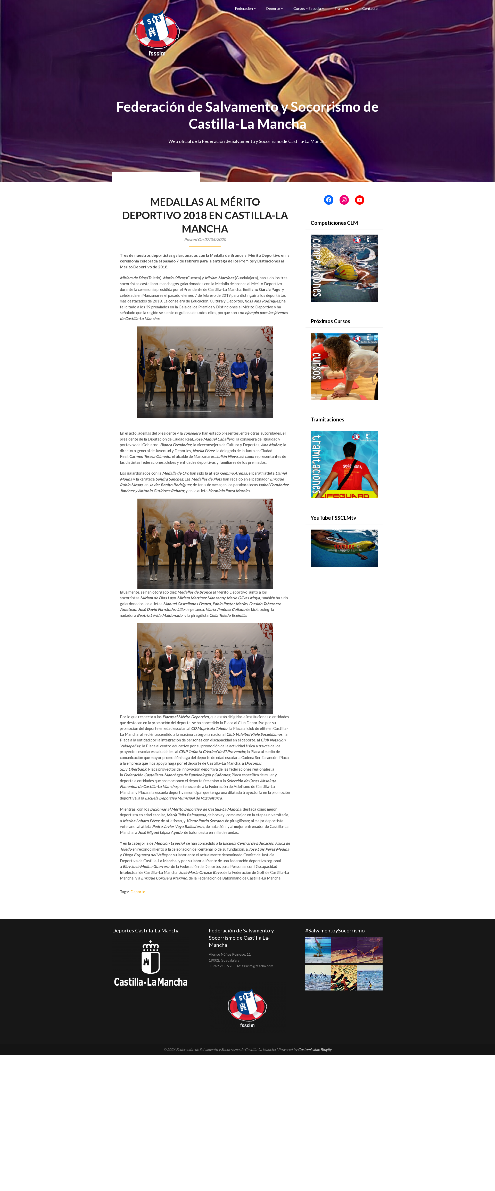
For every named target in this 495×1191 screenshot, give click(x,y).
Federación (244, 8)
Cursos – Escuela (307, 8)
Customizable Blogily (315, 1049)
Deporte (273, 8)
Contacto (370, 8)
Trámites (341, 8)
